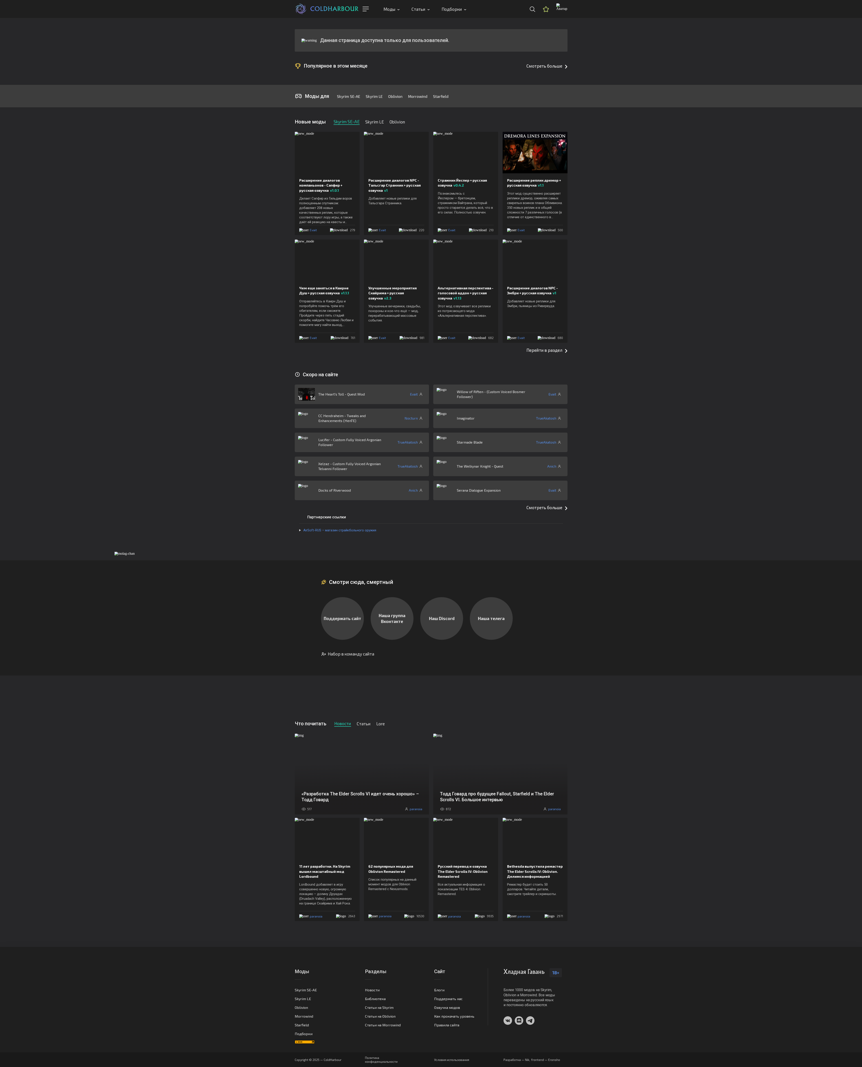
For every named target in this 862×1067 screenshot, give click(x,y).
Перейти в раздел (544, 350)
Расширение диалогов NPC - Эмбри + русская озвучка (532, 290)
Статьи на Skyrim (379, 1007)
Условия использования (451, 1060)
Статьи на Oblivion (380, 1016)
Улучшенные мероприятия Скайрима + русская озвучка (392, 293)
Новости (372, 990)
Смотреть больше (544, 65)
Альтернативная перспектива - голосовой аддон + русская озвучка (465, 293)
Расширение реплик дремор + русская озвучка (534, 182)
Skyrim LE (374, 96)
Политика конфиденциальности (381, 1059)
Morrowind (417, 96)
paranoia (316, 916)
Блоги (439, 990)
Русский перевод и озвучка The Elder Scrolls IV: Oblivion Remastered (463, 871)
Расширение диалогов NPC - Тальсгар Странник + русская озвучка (394, 185)
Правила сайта (446, 1025)
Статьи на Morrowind (383, 1025)
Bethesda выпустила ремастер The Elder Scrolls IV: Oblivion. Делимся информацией (535, 871)
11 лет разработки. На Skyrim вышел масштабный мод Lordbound (324, 871)
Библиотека (375, 999)
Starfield (441, 96)
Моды (389, 9)
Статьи (418, 9)
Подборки (452, 9)
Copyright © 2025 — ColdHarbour (318, 1060)
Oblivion (395, 96)
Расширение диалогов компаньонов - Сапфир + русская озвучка (320, 185)
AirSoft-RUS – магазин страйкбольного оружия (339, 530)
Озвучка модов (447, 1007)
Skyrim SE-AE (348, 96)
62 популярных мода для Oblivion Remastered (390, 868)
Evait (313, 230)
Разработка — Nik (516, 1060)
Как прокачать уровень (454, 1016)
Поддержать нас (448, 999)
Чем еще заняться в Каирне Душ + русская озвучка (324, 290)
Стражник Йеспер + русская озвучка (462, 182)
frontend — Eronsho (545, 1060)
